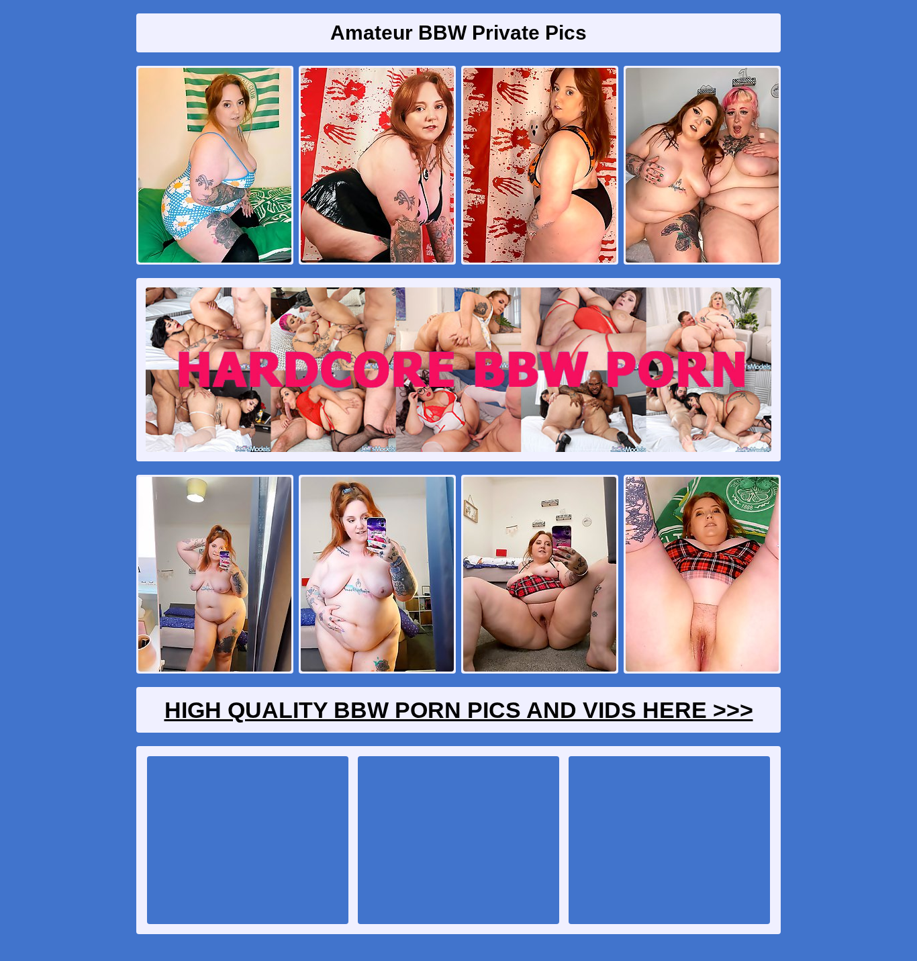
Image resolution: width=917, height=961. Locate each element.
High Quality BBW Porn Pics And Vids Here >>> (458, 710)
